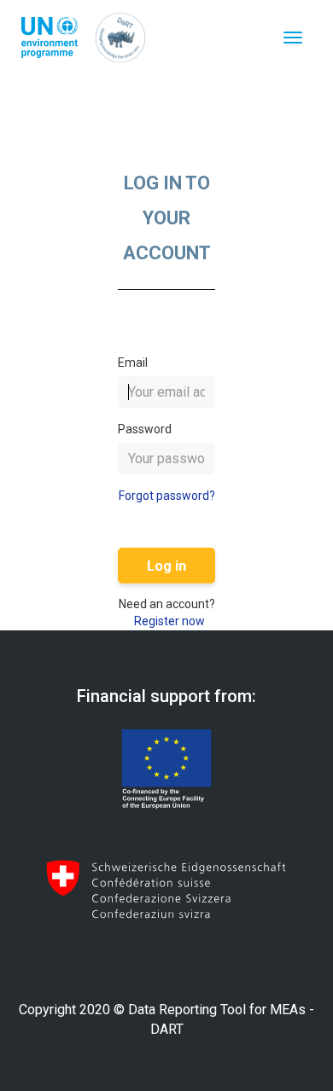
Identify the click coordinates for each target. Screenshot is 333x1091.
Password (145, 429)
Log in (166, 565)
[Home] (120, 37)
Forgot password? (167, 495)
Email (133, 362)
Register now (169, 621)
